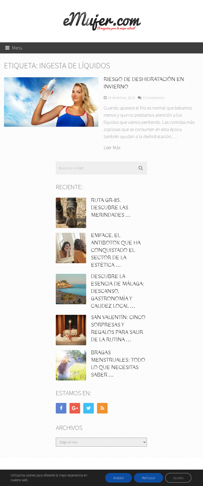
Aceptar (118, 477)
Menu (17, 48)
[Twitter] (88, 408)
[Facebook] (61, 408)
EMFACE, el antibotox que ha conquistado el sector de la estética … (116, 250)
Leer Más (112, 147)
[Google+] (75, 408)
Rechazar (148, 477)
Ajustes (178, 477)
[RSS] (102, 408)
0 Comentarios (153, 97)
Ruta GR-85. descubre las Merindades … (111, 208)
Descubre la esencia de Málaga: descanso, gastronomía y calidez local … (117, 291)
